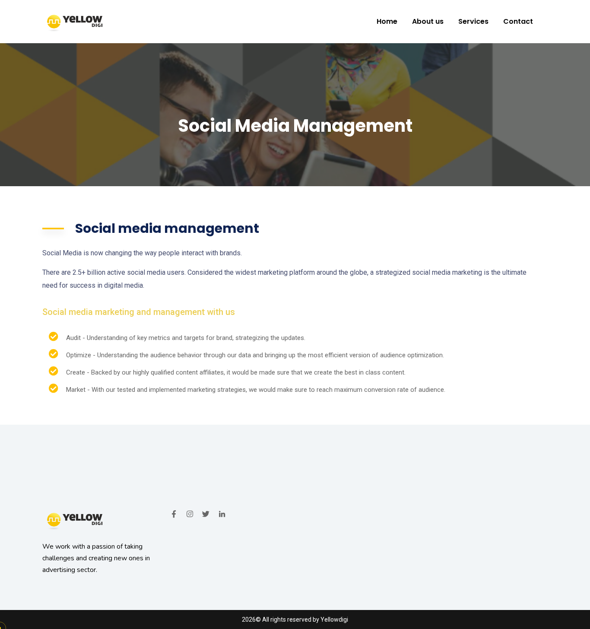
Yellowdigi (334, 619)
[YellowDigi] (74, 22)
